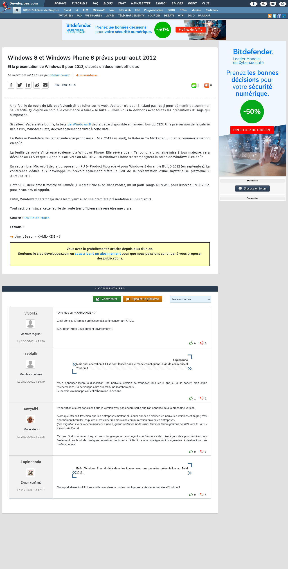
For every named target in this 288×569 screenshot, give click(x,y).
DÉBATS (169, 15)
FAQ (95, 3)
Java (111, 10)
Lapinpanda (31, 462)
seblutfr (31, 353)
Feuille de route (36, 218)
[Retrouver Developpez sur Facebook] (279, 16)
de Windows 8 (79, 125)
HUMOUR (204, 15)
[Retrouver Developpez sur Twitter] (274, 16)
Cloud (67, 10)
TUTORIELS (65, 15)
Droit (192, 3)
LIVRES (110, 15)
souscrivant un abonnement (98, 254)
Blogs (108, 3)
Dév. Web (125, 10)
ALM (85, 10)
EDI (137, 10)
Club (205, 3)
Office (183, 10)
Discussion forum (254, 188)
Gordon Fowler (59, 75)
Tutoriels (79, 3)
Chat (121, 3)
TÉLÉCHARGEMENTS (131, 15)
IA (76, 10)
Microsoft (99, 10)
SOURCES (154, 15)
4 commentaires (86, 75)
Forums (60, 3)
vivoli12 (31, 313)
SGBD (171, 10)
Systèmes (212, 10)
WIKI (181, 15)
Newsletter (140, 3)
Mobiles (196, 10)
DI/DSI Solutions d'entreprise (41, 10)
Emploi (160, 3)
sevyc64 (31, 409)
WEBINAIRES (93, 15)
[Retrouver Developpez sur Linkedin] (284, 16)
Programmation (153, 10)
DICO (191, 15)
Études (177, 3)
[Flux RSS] (270, 16)
